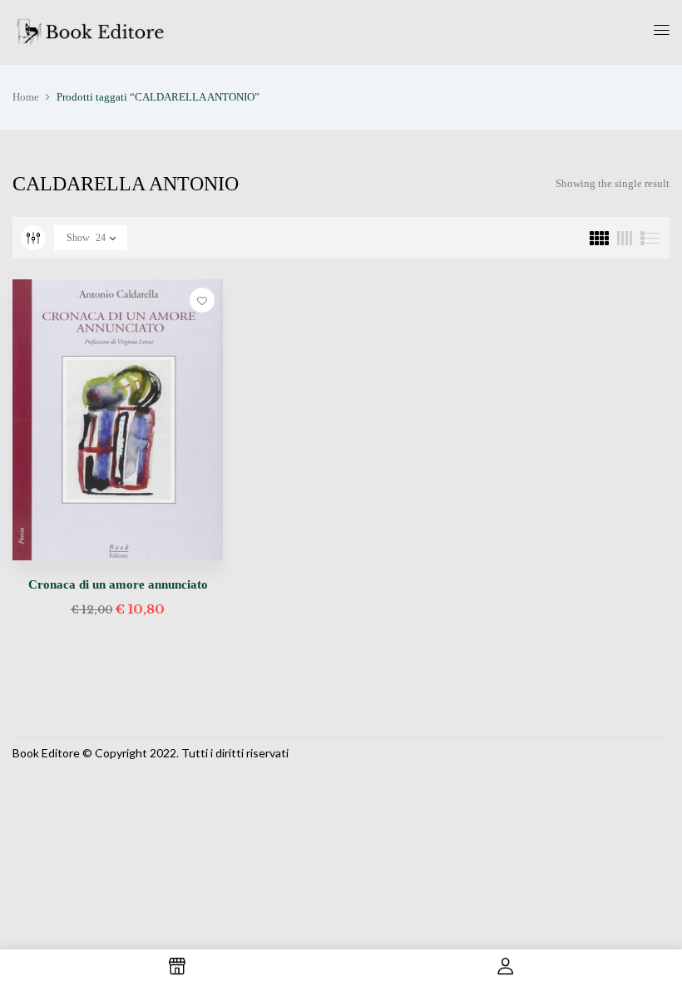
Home (25, 97)
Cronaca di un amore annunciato (118, 584)
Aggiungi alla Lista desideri (202, 300)
